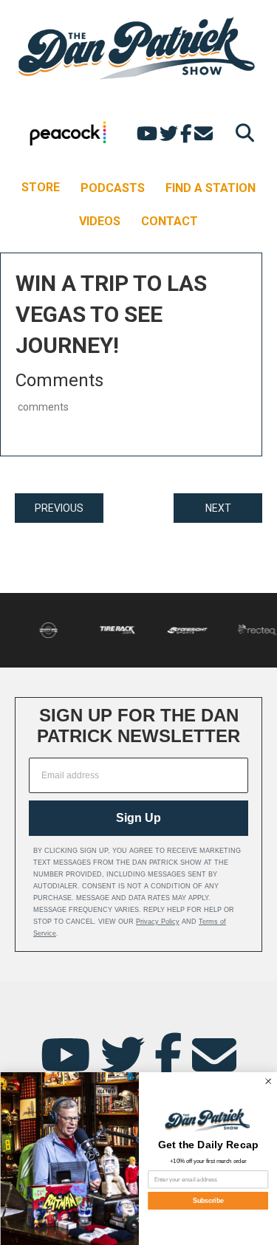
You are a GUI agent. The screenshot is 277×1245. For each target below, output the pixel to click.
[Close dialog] (267, 1081)
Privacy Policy (157, 921)
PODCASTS (113, 188)
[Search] (241, 132)
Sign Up (138, 818)
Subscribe (207, 1200)
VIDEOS (99, 221)
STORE (40, 187)
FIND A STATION (210, 188)
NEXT (218, 508)
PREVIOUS (59, 508)
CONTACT (169, 221)
